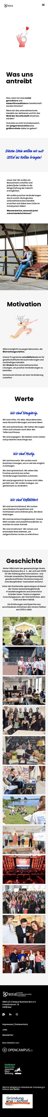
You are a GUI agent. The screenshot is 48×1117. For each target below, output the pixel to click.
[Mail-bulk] (3, 1014)
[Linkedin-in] (10, 1014)
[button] (43, 5)
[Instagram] (17, 1014)
